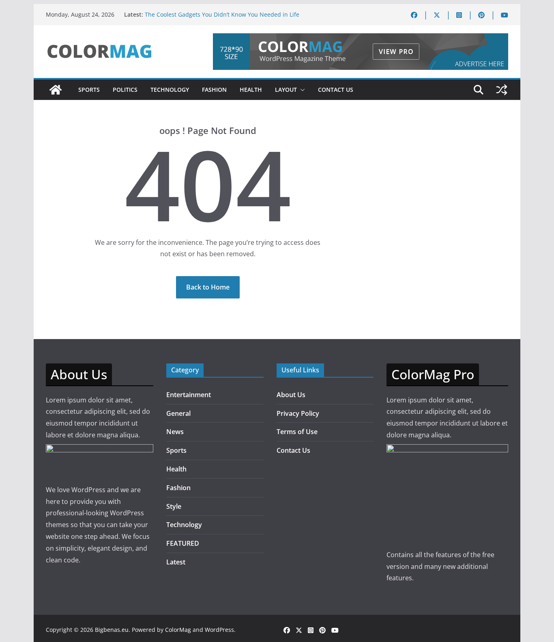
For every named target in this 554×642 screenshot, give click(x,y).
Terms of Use (297, 431)
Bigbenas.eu (112, 629)
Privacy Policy (298, 413)
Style (173, 506)
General (178, 413)
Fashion (214, 89)
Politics (125, 89)
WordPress (219, 629)
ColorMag (178, 629)
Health (251, 89)
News (175, 431)
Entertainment (188, 394)
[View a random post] (501, 89)
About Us (291, 394)
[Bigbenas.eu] (55, 89)
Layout (286, 89)
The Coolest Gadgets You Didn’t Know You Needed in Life (222, 14)
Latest (175, 562)
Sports (89, 89)
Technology (169, 89)
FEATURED (182, 543)
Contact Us (335, 89)
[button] (301, 89)
